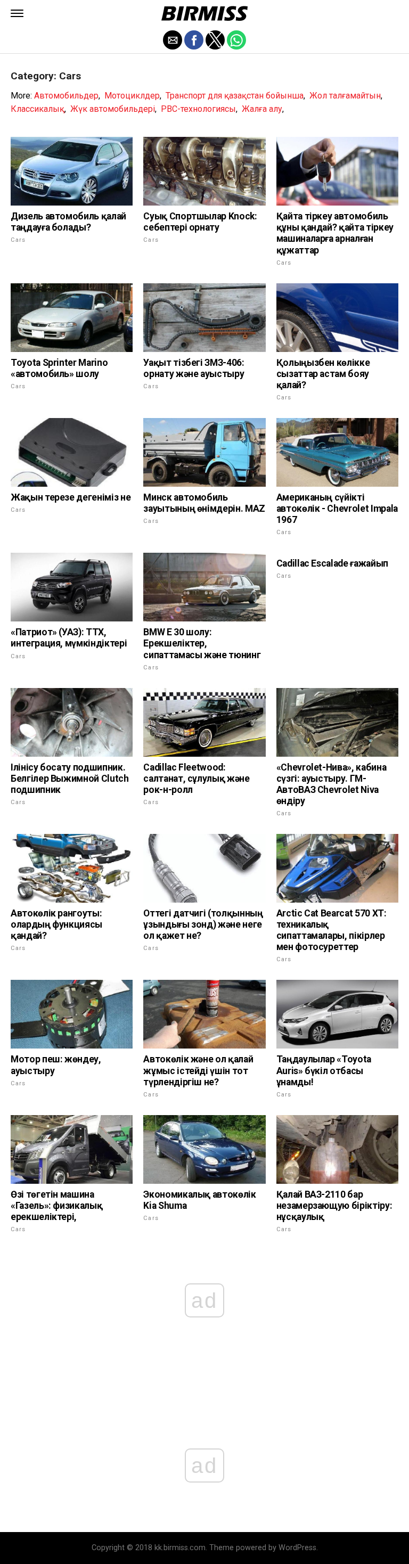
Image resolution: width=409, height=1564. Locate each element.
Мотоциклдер (132, 96)
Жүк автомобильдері (112, 109)
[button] (17, 13)
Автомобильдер (66, 96)
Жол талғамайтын (345, 96)
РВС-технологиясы (198, 109)
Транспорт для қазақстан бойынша (235, 96)
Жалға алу (262, 109)
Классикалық (37, 109)
